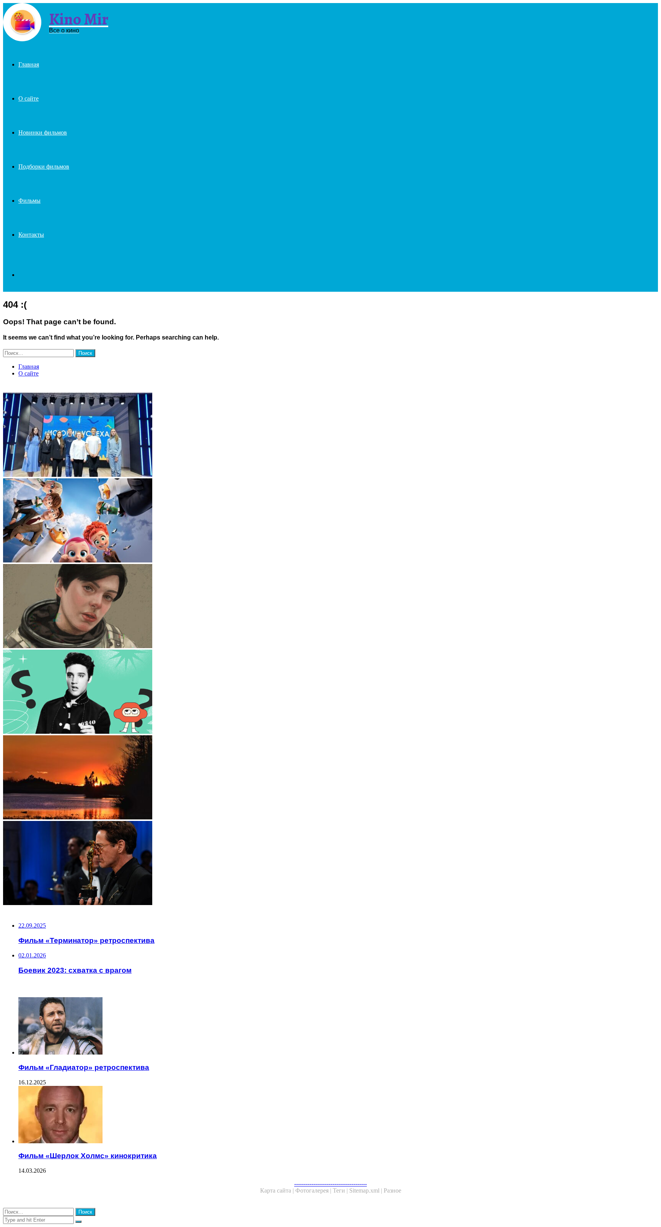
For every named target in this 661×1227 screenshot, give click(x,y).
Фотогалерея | (314, 1190)
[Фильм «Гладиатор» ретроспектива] (240, 1026)
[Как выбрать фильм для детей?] (232, 521)
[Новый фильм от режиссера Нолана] (232, 864)
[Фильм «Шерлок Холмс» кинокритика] (240, 1115)
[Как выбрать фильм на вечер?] (232, 778)
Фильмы (29, 200)
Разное (392, 1190)
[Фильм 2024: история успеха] (232, 435)
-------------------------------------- (330, 1183)
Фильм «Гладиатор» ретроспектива (83, 1067)
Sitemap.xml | (366, 1190)
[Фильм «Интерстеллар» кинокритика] (232, 607)
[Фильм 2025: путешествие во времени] (232, 692)
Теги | (341, 1190)
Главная (28, 64)
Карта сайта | (277, 1190)
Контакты (31, 234)
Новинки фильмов (42, 132)
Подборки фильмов (43, 166)
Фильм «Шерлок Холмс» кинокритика (87, 1156)
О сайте (28, 98)
